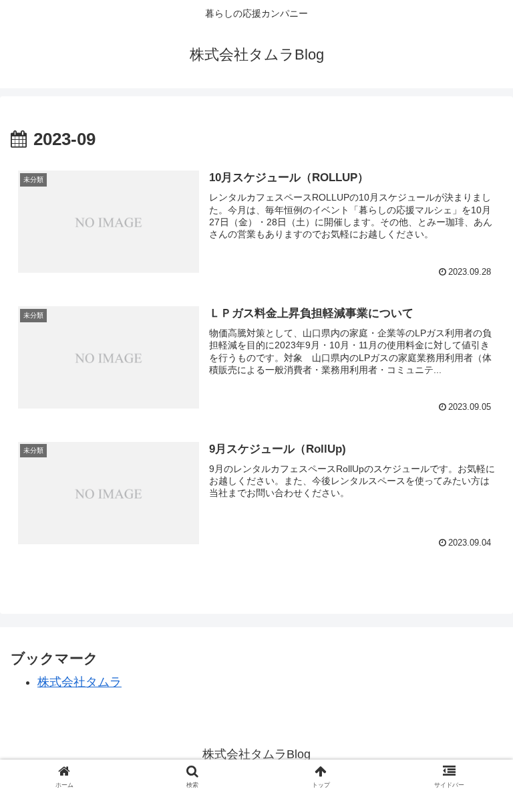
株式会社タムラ (79, 682)
